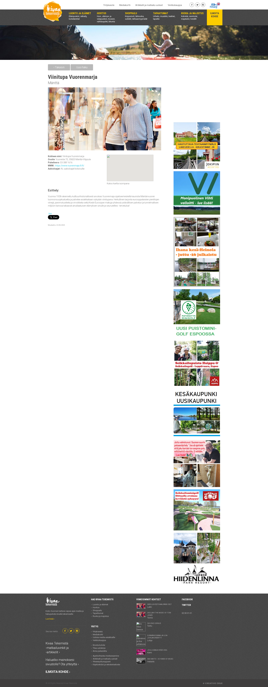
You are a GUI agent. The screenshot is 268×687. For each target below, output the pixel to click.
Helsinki (160, 660)
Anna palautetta (100, 651)
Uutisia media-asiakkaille (104, 637)
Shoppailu (97, 610)
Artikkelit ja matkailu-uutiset (149, 5)
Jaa (50, 213)
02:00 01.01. (187, 613)
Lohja (157, 638)
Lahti (159, 605)
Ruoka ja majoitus (101, 616)
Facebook (187, 599)
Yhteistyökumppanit (102, 661)
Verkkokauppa (175, 5)
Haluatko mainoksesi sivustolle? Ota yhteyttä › (62, 662)
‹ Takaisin (59, 67)
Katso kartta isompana (118, 183)
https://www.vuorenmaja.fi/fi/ (69, 165)
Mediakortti (124, 5)
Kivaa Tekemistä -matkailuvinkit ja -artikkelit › (57, 647)
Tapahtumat (98, 613)
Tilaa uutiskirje (99, 648)
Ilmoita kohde (99, 645)
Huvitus (96, 607)
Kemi (157, 651)
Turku (154, 624)
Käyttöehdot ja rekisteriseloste (106, 664)
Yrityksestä (108, 5)
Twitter (186, 605)
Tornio (159, 615)
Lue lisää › (50, 619)
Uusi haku (81, 67)
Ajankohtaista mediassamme (106, 656)
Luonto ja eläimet (100, 604)
